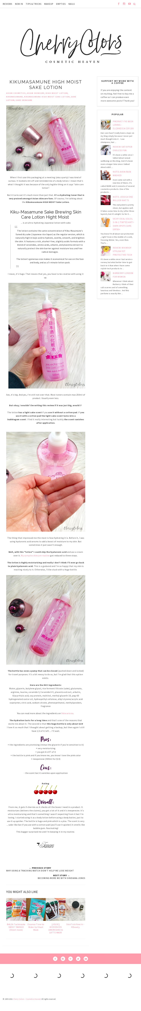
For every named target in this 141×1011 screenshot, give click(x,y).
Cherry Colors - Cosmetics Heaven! (27, 999)
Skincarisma (67, 713)
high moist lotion (57, 93)
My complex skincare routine (35, 555)
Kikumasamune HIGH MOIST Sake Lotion (47, 96)
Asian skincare (35, 93)
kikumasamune (14, 96)
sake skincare (24, 100)
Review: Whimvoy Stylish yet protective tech (122, 251)
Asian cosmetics (16, 93)
